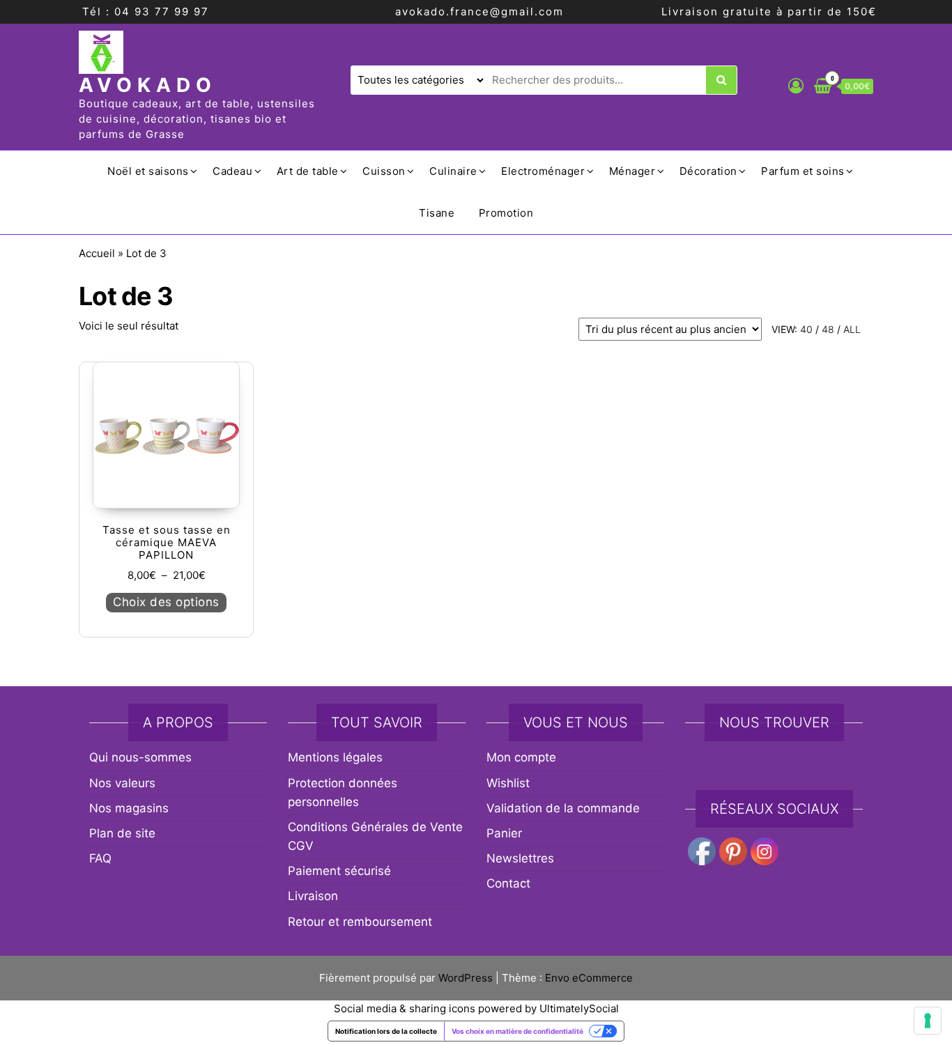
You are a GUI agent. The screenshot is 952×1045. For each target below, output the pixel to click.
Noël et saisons (148, 171)
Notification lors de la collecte (386, 1031)
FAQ (100, 858)
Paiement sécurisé (339, 871)
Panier (504, 833)
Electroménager (543, 171)
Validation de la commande (563, 808)
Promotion (506, 212)
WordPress (465, 977)
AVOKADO (148, 85)
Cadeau (232, 171)
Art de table (308, 171)
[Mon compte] (796, 86)
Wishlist (508, 783)
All (852, 329)
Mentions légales (335, 757)
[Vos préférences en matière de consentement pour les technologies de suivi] (927, 1020)
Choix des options (166, 602)
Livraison (313, 896)
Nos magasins (129, 808)
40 (806, 329)
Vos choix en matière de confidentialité (517, 1031)
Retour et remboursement (360, 922)
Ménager (632, 171)
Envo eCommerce (589, 977)
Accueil (97, 253)
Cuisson (384, 171)
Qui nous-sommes (140, 757)
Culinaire (453, 171)
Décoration (708, 171)
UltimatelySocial (579, 1008)
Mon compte (521, 757)
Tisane (436, 212)
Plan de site (122, 833)
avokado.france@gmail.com (479, 11)
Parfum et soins (803, 171)
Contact (508, 883)
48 (828, 329)
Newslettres (520, 858)
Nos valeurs (122, 783)
